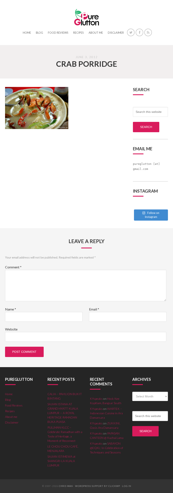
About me (11, 416)
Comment (13, 267)
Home (9, 394)
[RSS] (148, 32)
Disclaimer (12, 422)
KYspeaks (96, 398)
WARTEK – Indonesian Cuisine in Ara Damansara (106, 413)
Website (11, 329)
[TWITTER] (131, 32)
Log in (126, 486)
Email (94, 309)
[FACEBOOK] (139, 32)
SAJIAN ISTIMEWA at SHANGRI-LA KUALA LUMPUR (61, 461)
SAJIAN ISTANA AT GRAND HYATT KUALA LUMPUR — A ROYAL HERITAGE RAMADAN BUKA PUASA (62, 413)
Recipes (10, 411)
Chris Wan (66, 486)
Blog (8, 399)
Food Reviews (14, 405)
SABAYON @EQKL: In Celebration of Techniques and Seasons (106, 448)
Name (10, 309)
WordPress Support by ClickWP (97, 486)
